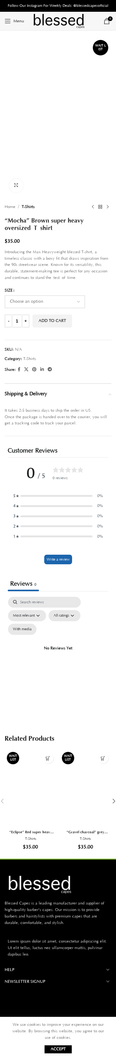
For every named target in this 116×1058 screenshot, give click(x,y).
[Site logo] (58, 21)
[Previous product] (93, 207)
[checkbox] (22, 629)
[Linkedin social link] (42, 369)
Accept (58, 1049)
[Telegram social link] (50, 369)
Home (10, 207)
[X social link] (26, 369)
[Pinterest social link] (34, 369)
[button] (58, 496)
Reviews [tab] (23, 583)
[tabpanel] (58, 656)
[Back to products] (100, 207)
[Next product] (107, 207)
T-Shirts (28, 207)
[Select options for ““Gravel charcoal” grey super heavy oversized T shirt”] (102, 758)
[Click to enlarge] (16, 186)
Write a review (58, 559)
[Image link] (58, 884)
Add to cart (52, 321)
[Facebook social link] (19, 369)
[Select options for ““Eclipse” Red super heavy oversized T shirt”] (48, 758)
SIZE (9, 290)
